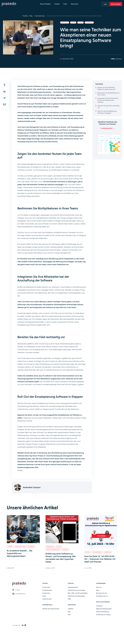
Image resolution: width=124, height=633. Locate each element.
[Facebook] (4, 84)
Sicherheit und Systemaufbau (76, 596)
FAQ (69, 614)
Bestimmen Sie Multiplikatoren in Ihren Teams (108, 94)
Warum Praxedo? (45, 4)
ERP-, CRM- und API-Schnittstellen (78, 593)
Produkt (57, 4)
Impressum (99, 606)
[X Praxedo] (25, 625)
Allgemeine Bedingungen (104, 609)
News (97, 590)
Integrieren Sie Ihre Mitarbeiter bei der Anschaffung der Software (107, 100)
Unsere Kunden (47, 599)
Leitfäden (70, 609)
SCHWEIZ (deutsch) (20, 593)
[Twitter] (4, 97)
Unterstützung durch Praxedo (76, 590)
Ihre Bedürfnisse (47, 590)
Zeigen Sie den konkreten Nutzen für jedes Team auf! (106, 88)
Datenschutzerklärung (102, 611)
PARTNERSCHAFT (47, 605)
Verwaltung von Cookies (103, 614)
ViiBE (69, 599)
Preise (65, 4)
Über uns (98, 587)
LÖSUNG (45, 583)
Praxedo (25, 16)
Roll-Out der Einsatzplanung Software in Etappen (107, 112)
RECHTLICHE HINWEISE (103, 602)
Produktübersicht (73, 587)
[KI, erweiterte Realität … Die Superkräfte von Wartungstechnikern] (23, 529)
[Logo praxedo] (27, 584)
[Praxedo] (9, 4)
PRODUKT (71, 583)
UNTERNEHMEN (100, 583)
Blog (31, 16)
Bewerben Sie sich (101, 593)
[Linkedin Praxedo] (22, 625)
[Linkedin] (4, 91)
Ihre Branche (46, 593)
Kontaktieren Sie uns (102, 596)
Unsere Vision (46, 587)
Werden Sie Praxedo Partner (50, 609)
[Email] (4, 104)
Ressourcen (74, 4)
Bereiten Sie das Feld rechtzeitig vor (108, 107)
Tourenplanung (39, 16)
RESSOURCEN (72, 605)
